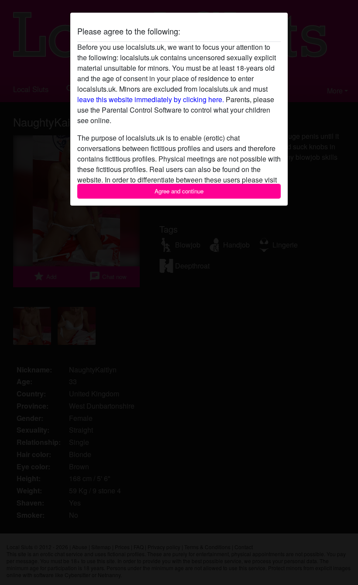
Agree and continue (179, 191)
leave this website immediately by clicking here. (150, 99)
